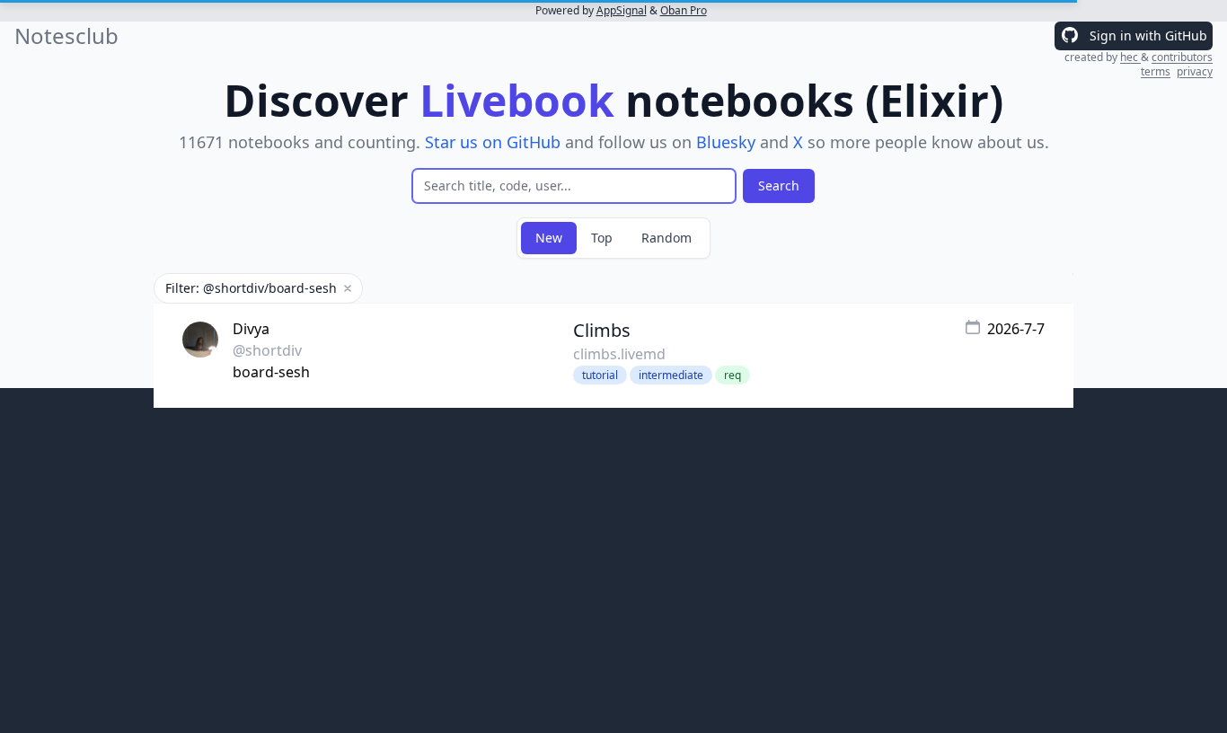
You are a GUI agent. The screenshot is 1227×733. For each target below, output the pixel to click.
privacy (1195, 71)
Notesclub (66, 36)
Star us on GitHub (493, 142)
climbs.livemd (619, 354)
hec (1130, 57)
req (732, 375)
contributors (1182, 57)
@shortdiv (267, 350)
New (548, 237)
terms (1155, 71)
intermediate (671, 375)
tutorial (600, 375)
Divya (251, 329)
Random (666, 237)
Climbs (602, 330)
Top (602, 237)
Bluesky (725, 142)
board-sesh (271, 372)
